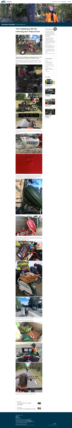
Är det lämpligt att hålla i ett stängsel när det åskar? (49, 63)
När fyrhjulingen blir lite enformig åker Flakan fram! (28, 30)
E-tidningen (69, 1)
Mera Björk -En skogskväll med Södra (26, 409)
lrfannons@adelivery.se (29, 420)
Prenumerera (63, 1)
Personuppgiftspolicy (18, 417)
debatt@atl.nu (25, 422)
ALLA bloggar (54, 1)
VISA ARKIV (47, 71)
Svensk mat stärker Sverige (49, 64)
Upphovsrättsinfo (18, 415)
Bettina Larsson (47, 117)
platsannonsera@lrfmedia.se (31, 421)
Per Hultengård (47, 96)
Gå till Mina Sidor (29, 419)
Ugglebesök (47, 60)
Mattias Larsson (47, 106)
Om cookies (17, 416)
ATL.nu (59, 1)
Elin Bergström (47, 86)
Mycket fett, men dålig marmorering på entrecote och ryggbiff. (49, 69)
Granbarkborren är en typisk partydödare (24, 403)
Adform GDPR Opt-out (18, 418)
